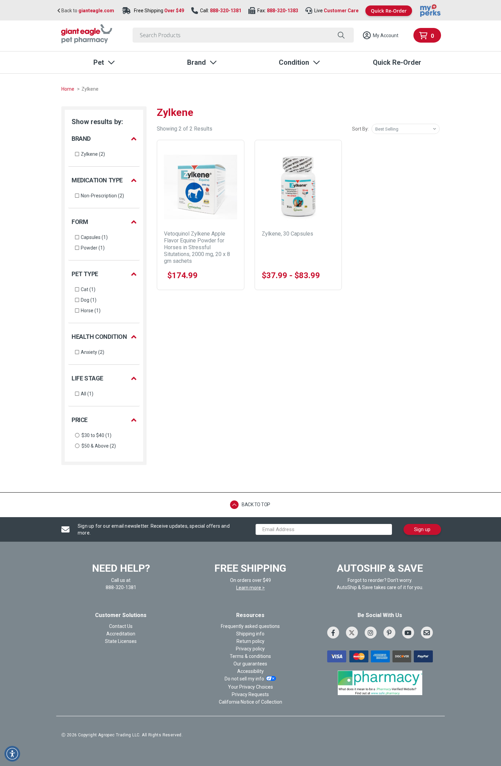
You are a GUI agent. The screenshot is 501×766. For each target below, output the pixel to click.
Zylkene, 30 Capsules (287, 233)
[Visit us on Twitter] (352, 633)
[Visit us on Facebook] (333, 633)
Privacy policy (250, 648)
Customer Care (341, 10)
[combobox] (243, 35)
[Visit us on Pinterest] (389, 633)
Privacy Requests (250, 694)
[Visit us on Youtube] (408, 633)
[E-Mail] (427, 633)
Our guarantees (250, 663)
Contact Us (121, 626)
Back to (87, 10)
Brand (196, 62)
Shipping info (250, 633)
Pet (98, 62)
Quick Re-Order (389, 10)
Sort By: (360, 128)
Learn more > (250, 587)
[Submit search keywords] (341, 35)
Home (68, 89)
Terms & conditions (250, 656)
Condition (294, 62)
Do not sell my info (244, 678)
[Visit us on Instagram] (371, 633)
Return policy (250, 641)
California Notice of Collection (250, 702)
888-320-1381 (225, 10)
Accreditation (120, 633)
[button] (380, 35)
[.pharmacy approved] (380, 682)
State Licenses (121, 641)
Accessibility (250, 671)
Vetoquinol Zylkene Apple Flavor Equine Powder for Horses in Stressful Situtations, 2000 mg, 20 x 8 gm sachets (197, 247)
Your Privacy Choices (250, 687)
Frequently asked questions (250, 626)
